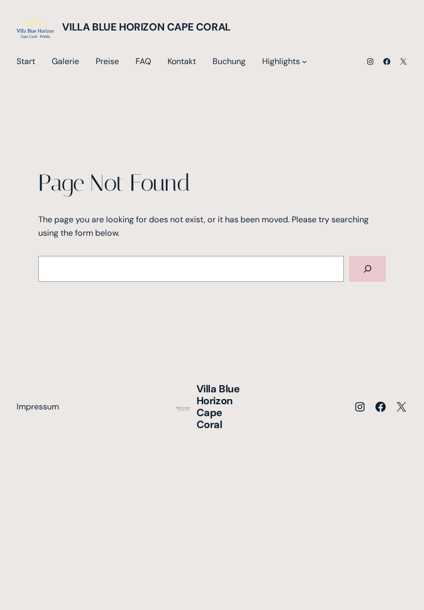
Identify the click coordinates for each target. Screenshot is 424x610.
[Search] (367, 268)
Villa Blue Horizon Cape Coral (146, 27)
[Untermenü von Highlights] (304, 61)
